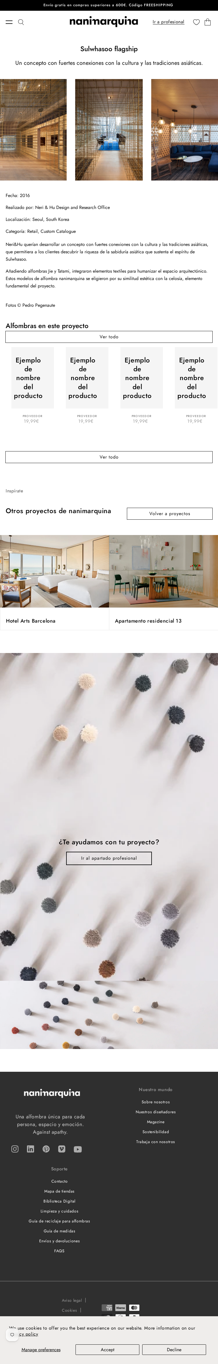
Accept (107, 1349)
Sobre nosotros (156, 1102)
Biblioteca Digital (59, 1201)
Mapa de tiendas (59, 1191)
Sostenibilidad (155, 1132)
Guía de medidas (60, 1231)
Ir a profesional (169, 21)
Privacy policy (23, 1334)
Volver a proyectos (169, 513)
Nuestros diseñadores (156, 1112)
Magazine (156, 1122)
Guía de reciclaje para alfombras (59, 1221)
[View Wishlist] (196, 22)
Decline (174, 1349)
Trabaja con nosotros (155, 1142)
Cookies (69, 1310)
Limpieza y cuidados (59, 1211)
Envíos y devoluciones (59, 1241)
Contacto (59, 1181)
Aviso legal (72, 1300)
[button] (12, 22)
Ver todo (109, 336)
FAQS (59, 1251)
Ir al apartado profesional (109, 858)
